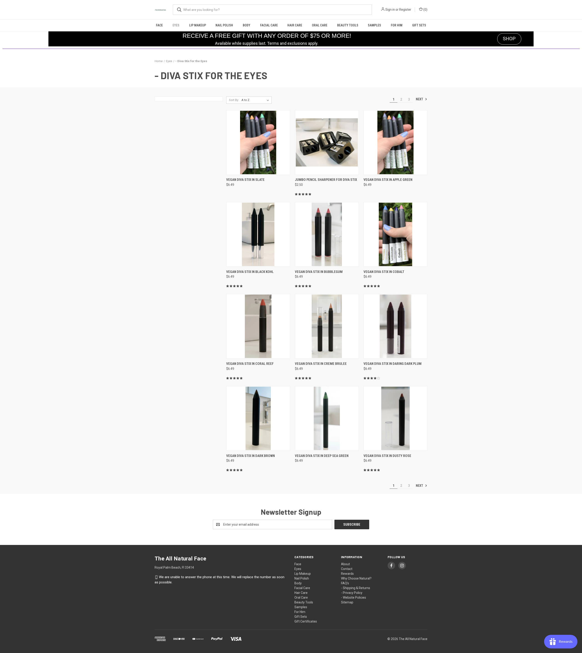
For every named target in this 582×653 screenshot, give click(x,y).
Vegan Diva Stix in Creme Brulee (321, 364)
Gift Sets (419, 25)
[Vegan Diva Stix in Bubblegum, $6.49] (327, 234)
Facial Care (269, 25)
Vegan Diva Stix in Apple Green (388, 180)
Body (246, 25)
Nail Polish (224, 25)
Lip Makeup (197, 25)
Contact (346, 569)
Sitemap (347, 602)
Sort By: (234, 100)
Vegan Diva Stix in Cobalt (384, 272)
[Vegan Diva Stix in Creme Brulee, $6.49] (327, 326)
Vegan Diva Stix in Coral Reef (250, 364)
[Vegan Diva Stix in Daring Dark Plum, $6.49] (395, 326)
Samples (374, 25)
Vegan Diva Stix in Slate (245, 180)
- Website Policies (353, 597)
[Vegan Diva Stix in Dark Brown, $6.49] (258, 418)
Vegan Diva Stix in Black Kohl (250, 272)
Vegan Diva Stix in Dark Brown (250, 456)
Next (420, 99)
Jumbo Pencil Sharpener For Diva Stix (326, 180)
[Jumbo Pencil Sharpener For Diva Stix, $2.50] (327, 142)
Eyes (176, 25)
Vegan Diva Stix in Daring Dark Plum (392, 364)
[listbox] (256, 100)
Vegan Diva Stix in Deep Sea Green (322, 456)
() (425, 9)
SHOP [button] (509, 38)
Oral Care (319, 25)
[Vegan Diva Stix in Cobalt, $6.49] (395, 234)
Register (405, 9)
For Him (396, 25)
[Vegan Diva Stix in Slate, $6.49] (258, 142)
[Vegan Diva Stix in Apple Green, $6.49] (395, 142)
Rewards (347, 573)
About (345, 564)
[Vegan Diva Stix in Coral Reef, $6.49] (258, 326)
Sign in (390, 9)
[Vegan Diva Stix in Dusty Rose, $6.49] (395, 418)
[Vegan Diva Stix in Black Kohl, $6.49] (258, 234)
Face (159, 25)
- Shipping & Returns (355, 588)
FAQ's (345, 583)
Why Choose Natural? (356, 578)
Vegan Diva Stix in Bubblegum (319, 272)
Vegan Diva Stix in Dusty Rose (387, 456)
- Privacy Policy (351, 593)
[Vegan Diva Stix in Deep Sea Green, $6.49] (327, 418)
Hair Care (294, 25)
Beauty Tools (347, 25)
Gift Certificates (305, 621)
